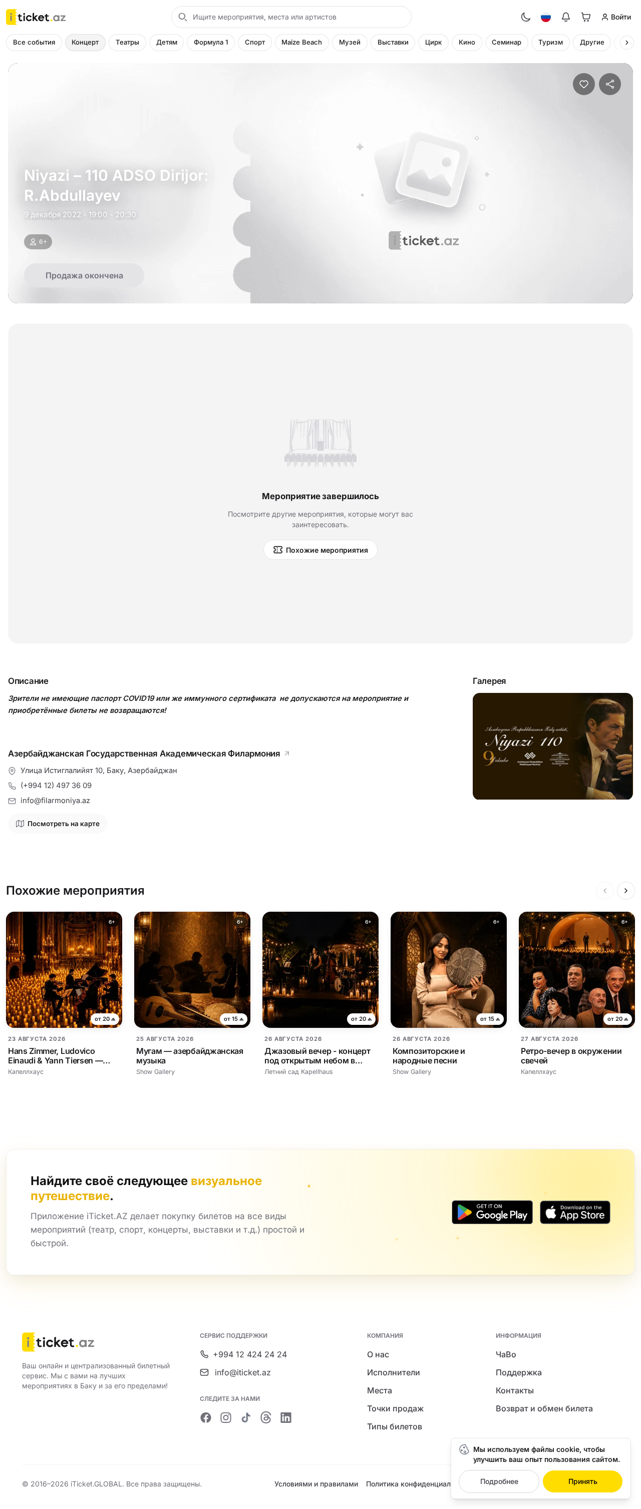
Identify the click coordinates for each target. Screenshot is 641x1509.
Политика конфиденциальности (420, 1483)
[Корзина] (586, 17)
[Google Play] (492, 1212)
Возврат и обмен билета (544, 1408)
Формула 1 (211, 42)
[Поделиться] (610, 84)
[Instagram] (226, 1417)
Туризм (550, 42)
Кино (467, 42)
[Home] (36, 17)
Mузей (350, 42)
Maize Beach (301, 42)
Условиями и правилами (316, 1483)
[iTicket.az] (96, 1342)
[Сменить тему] (526, 17)
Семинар (506, 42)
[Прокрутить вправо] (627, 43)
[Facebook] (206, 1417)
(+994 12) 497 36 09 (56, 785)
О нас (378, 1354)
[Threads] (266, 1417)
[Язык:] (546, 17)
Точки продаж (395, 1408)
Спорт (255, 42)
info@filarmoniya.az (55, 800)
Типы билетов (394, 1426)
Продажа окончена (84, 275)
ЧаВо (506, 1354)
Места (379, 1390)
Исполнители (393, 1372)
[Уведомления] (566, 17)
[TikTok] (246, 1417)
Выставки (393, 42)
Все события (34, 42)
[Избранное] (584, 84)
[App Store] (575, 1212)
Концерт (85, 42)
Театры (127, 42)
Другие (592, 42)
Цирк (433, 42)
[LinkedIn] (286, 1417)
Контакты (515, 1390)
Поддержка (519, 1372)
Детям (166, 42)
